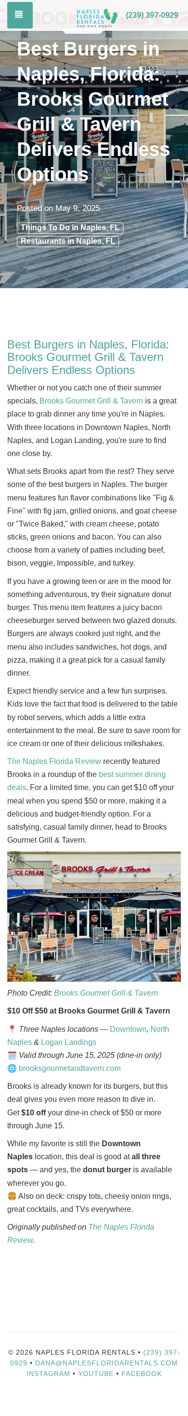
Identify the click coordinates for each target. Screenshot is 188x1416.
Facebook (141, 1373)
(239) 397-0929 (152, 15)
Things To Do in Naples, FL (70, 227)
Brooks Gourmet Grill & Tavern (91, 401)
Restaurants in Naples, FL (68, 241)
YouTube (97, 1373)
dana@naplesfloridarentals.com (106, 1363)
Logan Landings (68, 1042)
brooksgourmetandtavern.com (70, 1068)
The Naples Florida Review (54, 761)
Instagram (48, 1373)
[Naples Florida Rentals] (97, 15)
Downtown (128, 1029)
